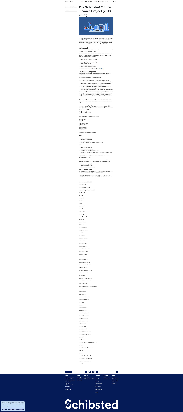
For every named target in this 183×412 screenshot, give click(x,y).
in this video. (101, 68)
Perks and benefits (80, 378)
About (82, 1)
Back (66, 10)
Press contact (114, 377)
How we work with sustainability (70, 380)
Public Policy (67, 383)
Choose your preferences (13, 409)
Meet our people (79, 380)
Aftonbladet (97, 378)
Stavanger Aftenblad (99, 389)
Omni (96, 390)
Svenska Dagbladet (99, 383)
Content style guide (68, 389)
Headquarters (114, 383)
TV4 (96, 380)
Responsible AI (86, 377)
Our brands (95, 1)
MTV (96, 384)
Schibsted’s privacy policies (69, 384)
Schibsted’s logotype (107, 378)
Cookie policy (21, 409)
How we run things (68, 381)
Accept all (4, 409)
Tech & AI (90, 1)
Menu (115, 1)
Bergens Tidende (98, 386)
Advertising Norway (115, 380)
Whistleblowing (67, 386)
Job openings (79, 377)
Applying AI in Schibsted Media (89, 378)
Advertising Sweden (115, 381)
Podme (97, 392)
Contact (106, 1)
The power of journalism (69, 378)
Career (86, 1)
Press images (106, 377)
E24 (96, 387)
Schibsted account (115, 378)
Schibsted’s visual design (69, 387)
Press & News (101, 1)
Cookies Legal (68, 371)
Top (117, 371)
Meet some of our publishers (69, 377)
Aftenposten (97, 381)
